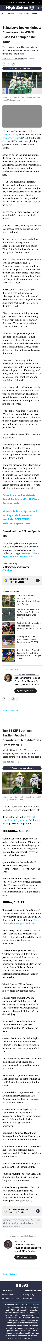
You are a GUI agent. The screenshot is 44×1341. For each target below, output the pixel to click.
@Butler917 (8, 570)
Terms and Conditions (10, 1299)
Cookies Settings (29, 1299)
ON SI (11, 2)
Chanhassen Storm (11, 138)
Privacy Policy (28, 1295)
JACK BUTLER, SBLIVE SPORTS (26, 675)
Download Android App (21, 556)
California (13, 1274)
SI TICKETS (32, 2)
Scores (11, 14)
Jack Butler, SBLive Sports (12, 59)
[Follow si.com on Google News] (38, 580)
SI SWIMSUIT (21, 2)
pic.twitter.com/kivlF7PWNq (15, 865)
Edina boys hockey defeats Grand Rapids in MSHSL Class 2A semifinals (20, 499)
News (4, 14)
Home (4, 711)
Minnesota (14, 711)
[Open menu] (3, 7)
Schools (19, 14)
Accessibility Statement (32, 1291)
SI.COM (5, 2)
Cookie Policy (7, 1291)
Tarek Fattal (7, 762)
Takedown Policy (8, 1295)
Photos (34, 14)
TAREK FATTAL (20, 1241)
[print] (17, 699)
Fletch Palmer (9, 937)
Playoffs (26, 14)
